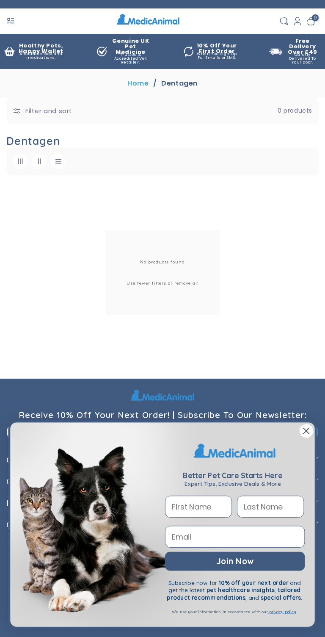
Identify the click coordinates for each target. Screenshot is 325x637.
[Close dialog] (306, 431)
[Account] (297, 21)
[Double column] (39, 161)
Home (138, 83)
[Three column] (20, 161)
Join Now (234, 561)
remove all (186, 283)
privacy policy (282, 612)
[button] (11, 21)
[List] (58, 161)
